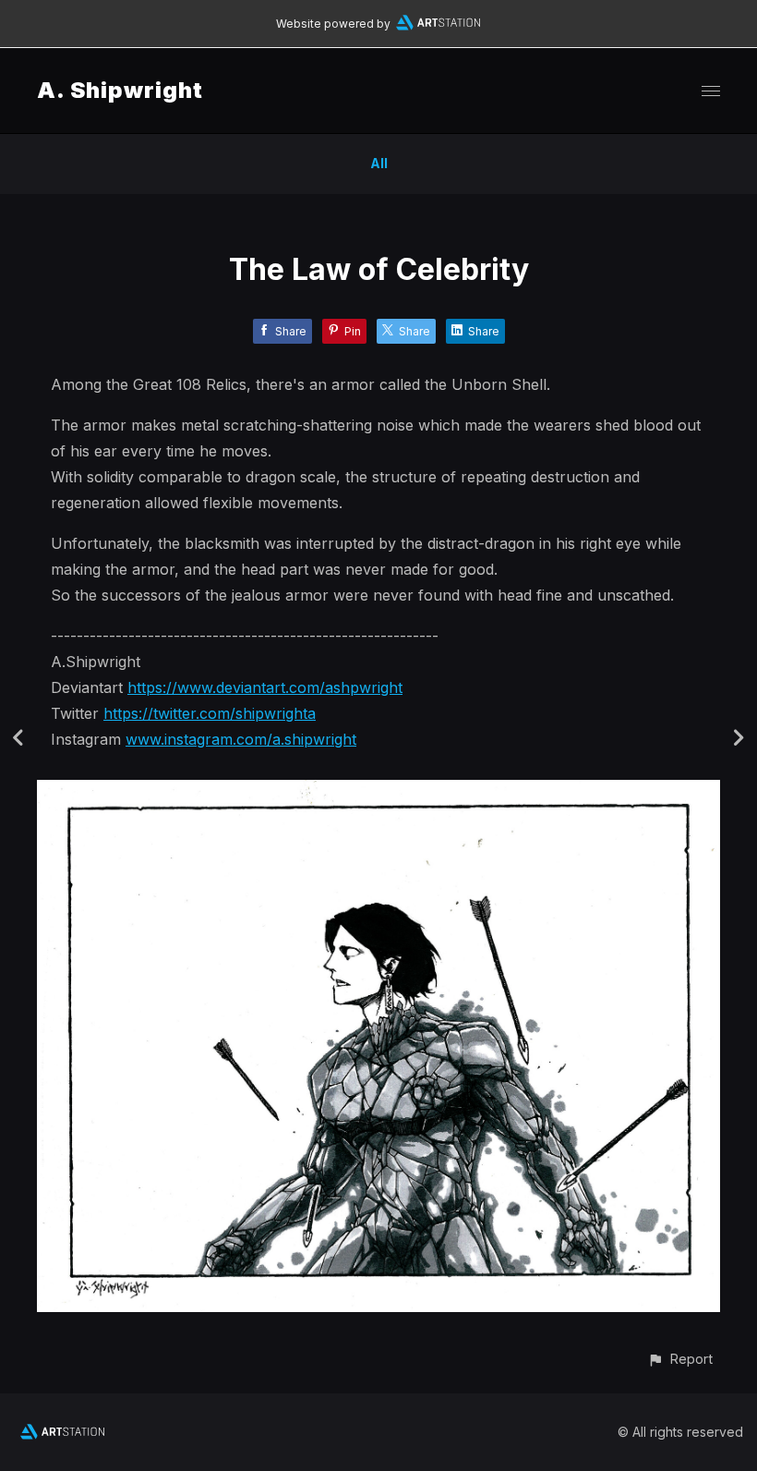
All (379, 163)
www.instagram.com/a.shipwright (241, 739)
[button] (680, 1359)
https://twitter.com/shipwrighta (209, 713)
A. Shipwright (120, 90)
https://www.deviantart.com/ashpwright (265, 687)
